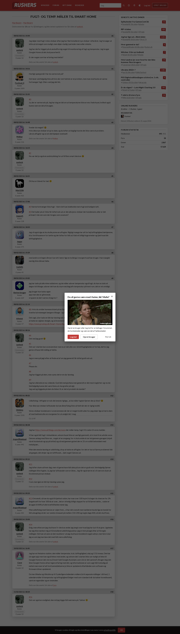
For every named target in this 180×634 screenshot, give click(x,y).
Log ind (73, 337)
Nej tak (108, 337)
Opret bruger (89, 337)
